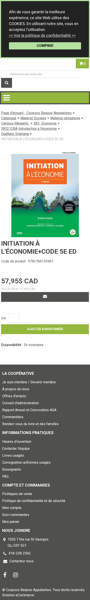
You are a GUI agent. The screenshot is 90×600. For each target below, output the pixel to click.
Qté (3, 318)
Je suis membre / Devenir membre (29, 382)
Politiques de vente (17, 494)
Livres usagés (13, 455)
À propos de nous (15, 389)
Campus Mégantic (15, 123)
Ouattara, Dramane (15, 134)
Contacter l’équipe (16, 448)
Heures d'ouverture (16, 441)
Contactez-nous (21, 561)
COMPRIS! (45, 46)
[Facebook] (5, 575)
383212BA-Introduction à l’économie (29, 129)
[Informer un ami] (45, 297)
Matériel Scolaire (33, 118)
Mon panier (10, 522)
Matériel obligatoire (65, 118)
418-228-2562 (20, 553)
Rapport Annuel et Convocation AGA (29, 410)
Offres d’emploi (14, 396)
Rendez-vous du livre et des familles (30, 424)
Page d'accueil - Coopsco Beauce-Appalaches (36, 113)
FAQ (5, 476)
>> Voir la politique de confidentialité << (42, 35)
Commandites (12, 417)
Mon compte (11, 508)
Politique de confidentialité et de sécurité (33, 501)
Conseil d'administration (20, 403)
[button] (82, 63)
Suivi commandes (15, 515)
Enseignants (11, 469)
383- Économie (45, 123)
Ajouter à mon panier (45, 329)
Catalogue (8, 118)
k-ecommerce (47, 595)
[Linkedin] (15, 575)
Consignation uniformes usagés (26, 462)
